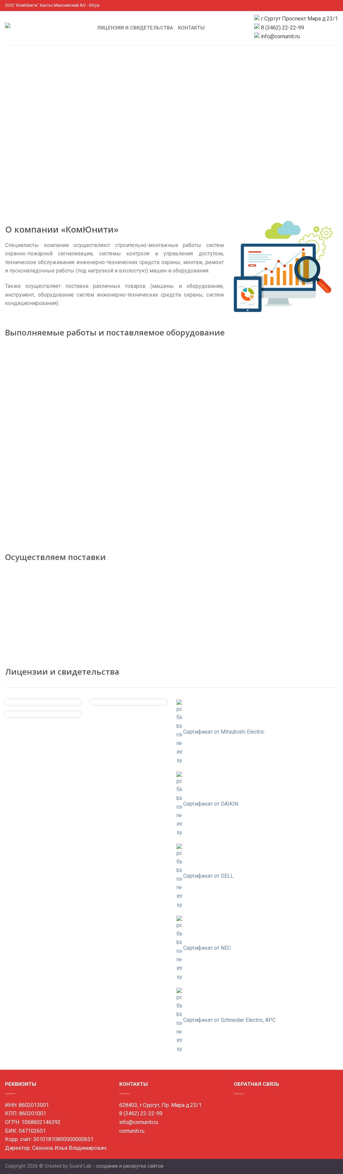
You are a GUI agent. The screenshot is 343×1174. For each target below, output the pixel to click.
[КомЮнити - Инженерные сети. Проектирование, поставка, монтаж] (46, 28)
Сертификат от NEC (207, 948)
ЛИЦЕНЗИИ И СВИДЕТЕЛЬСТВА (135, 28)
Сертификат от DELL (208, 876)
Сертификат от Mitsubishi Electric (223, 731)
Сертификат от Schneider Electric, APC (229, 1020)
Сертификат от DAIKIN (210, 804)
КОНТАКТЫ (191, 28)
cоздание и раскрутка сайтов (129, 1166)
